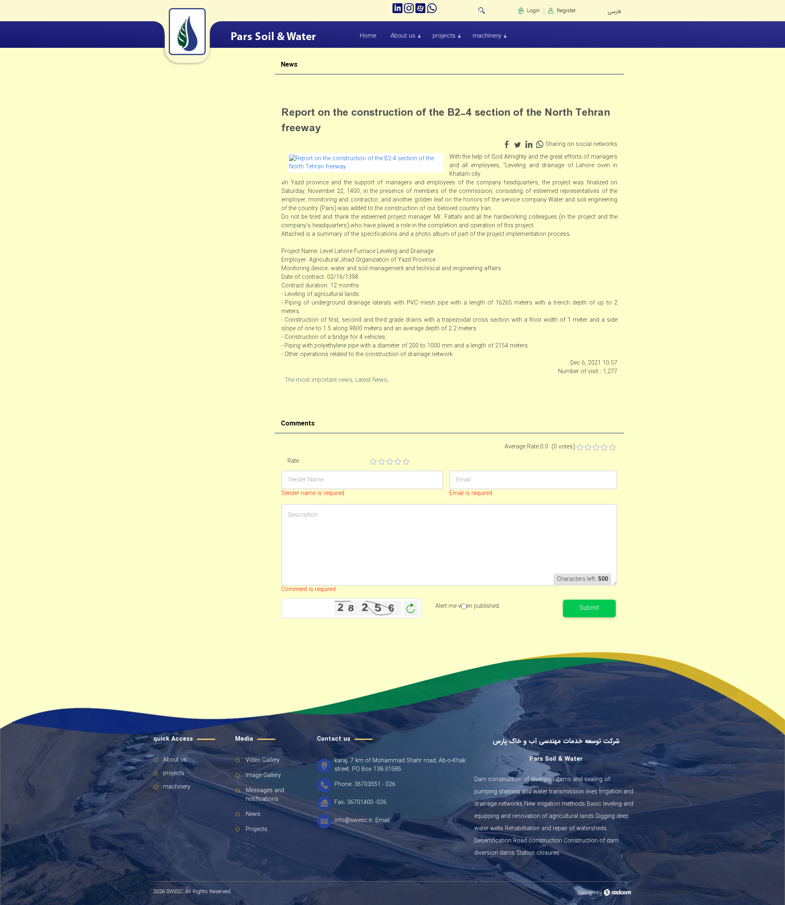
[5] (406, 462)
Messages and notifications (265, 795)
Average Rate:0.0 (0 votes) (540, 447)
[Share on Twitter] (517, 144)
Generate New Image (411, 608)
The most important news (318, 380)
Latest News (371, 380)
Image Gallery (263, 775)
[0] (579, 447)
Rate (293, 461)
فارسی (614, 11)
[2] (381, 462)
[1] (373, 462)
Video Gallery (263, 760)
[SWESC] (173, 32)
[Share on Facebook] (506, 144)
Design (587, 893)
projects (173, 773)
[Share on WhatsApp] (539, 144)
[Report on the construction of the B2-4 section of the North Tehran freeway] (365, 162)
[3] (389, 462)
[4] (397, 462)
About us (175, 759)
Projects (256, 829)
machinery (177, 786)
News (253, 814)
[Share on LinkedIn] (528, 144)
